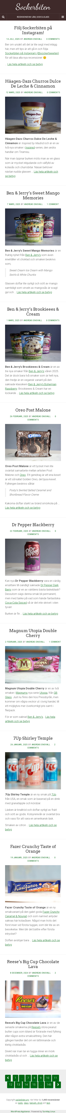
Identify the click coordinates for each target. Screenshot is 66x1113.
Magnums (22, 692)
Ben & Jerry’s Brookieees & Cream (33, 312)
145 (49, 1084)
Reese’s (36, 1027)
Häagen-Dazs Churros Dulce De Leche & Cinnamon (33, 84)
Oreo (23, 475)
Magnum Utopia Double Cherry (33, 633)
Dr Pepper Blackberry (33, 524)
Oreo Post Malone (33, 410)
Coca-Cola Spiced (16, 602)
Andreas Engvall (33, 39)
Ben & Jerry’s (33, 255)
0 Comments (53, 39)
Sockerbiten (33, 7)
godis (20, 1103)
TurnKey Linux (48, 1111)
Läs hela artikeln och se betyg (25, 64)
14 (26, 1084)
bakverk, (33, 1103)
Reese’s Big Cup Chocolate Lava (33, 964)
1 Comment (53, 204)
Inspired (30, 147)
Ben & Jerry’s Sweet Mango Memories (33, 195)
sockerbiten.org (22, 1100)
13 (18, 1084)
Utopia (43, 692)
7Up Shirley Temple (33, 738)
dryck (39, 1103)
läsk (48, 1103)
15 (34, 1084)
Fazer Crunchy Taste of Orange (33, 849)
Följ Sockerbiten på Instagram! (33, 30)
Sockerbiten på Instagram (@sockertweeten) (32, 53)
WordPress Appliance (20, 1111)
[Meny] (62, 17)
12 (10, 1084)
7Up (53, 794)
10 (47, 1077)
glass (26, 1103)
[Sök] (3, 17)
